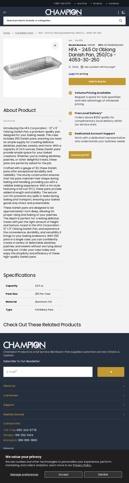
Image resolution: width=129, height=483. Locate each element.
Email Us (97, 3)
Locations (114, 3)
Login (72, 73)
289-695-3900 (27, 440)
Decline (103, 474)
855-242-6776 (26, 430)
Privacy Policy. (82, 465)
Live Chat (82, 3)
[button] (4, 12)
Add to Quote (97, 81)
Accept (64, 474)
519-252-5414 (24, 435)
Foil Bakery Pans (24, 33)
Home (6, 33)
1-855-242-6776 (62, 3)
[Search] (121, 20)
